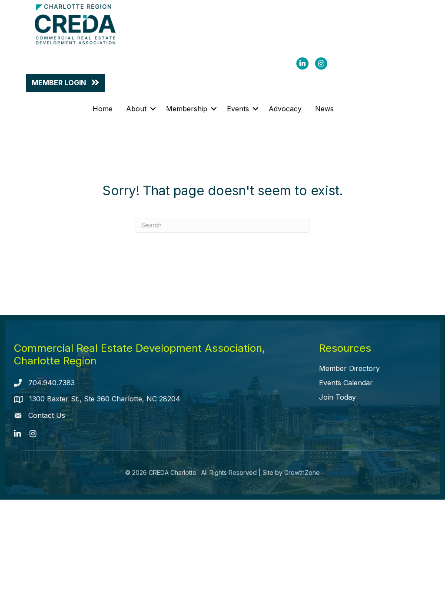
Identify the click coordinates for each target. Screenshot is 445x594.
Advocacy (285, 108)
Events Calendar (346, 382)
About (136, 108)
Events (238, 108)
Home (103, 108)
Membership (186, 108)
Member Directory (349, 368)
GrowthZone (302, 472)
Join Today (337, 397)
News (324, 108)
